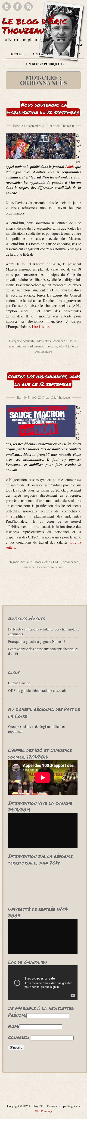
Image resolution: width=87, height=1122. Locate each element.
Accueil (17, 54)
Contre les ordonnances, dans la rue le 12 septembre (44, 380)
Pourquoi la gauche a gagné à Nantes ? (36, 641)
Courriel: (18, 1037)
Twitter (6, 6)
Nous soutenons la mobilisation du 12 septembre (42, 108)
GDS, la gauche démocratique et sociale (37, 690)
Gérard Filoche (19, 682)
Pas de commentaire (50, 567)
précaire (52, 346)
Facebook (17, 6)
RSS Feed (28, 6)
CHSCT (71, 341)
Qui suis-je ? (69, 54)
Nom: (13, 1026)
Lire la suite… (42, 326)
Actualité (41, 54)
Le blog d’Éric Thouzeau (34, 25)
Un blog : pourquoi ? (45, 63)
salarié (63, 346)
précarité (29, 567)
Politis (69, 166)
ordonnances (36, 346)
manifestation (18, 346)
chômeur (59, 341)
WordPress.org (43, 1111)
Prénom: (17, 1015)
